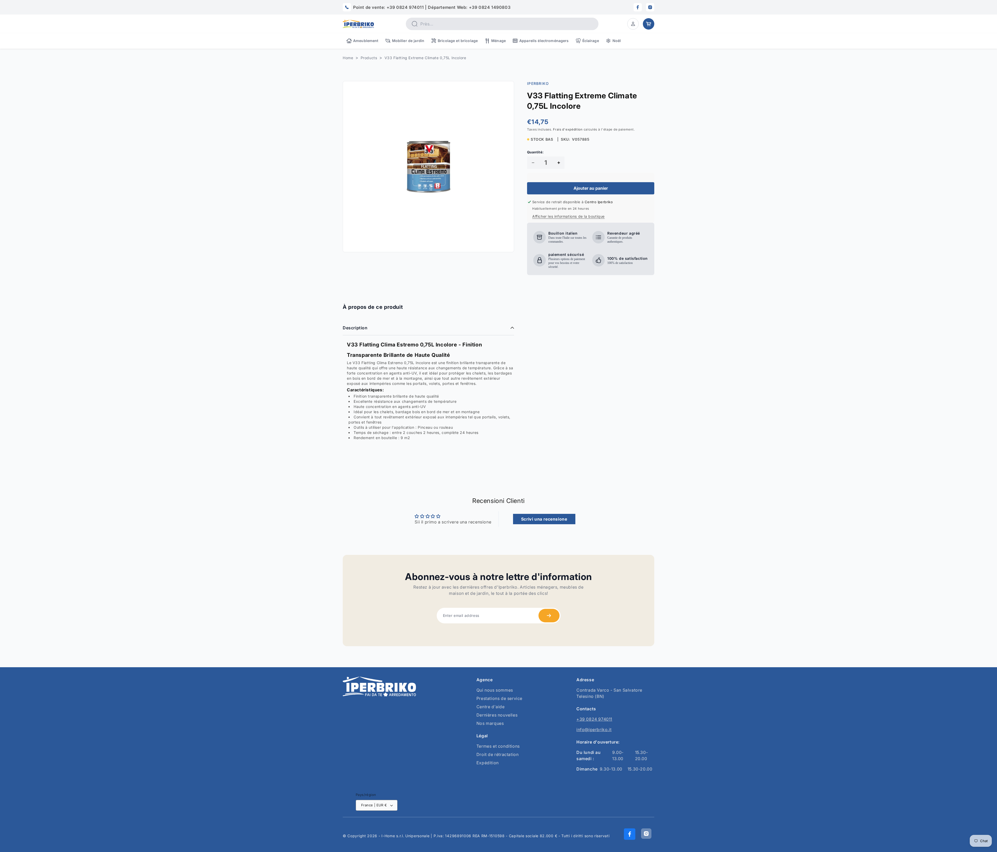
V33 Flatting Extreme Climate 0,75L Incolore (425, 58)
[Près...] (414, 23)
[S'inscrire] (549, 615)
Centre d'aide (490, 706)
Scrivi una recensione (544, 519)
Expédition (487, 762)
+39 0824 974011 (594, 719)
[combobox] (502, 24)
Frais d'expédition (568, 129)
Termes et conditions (498, 746)
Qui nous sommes (494, 690)
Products (369, 58)
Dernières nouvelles (496, 715)
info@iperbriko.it (593, 729)
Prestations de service (499, 698)
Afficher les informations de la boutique (568, 216)
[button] (633, 24)
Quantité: (535, 152)
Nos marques (490, 723)
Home (348, 58)
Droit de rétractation (497, 754)
